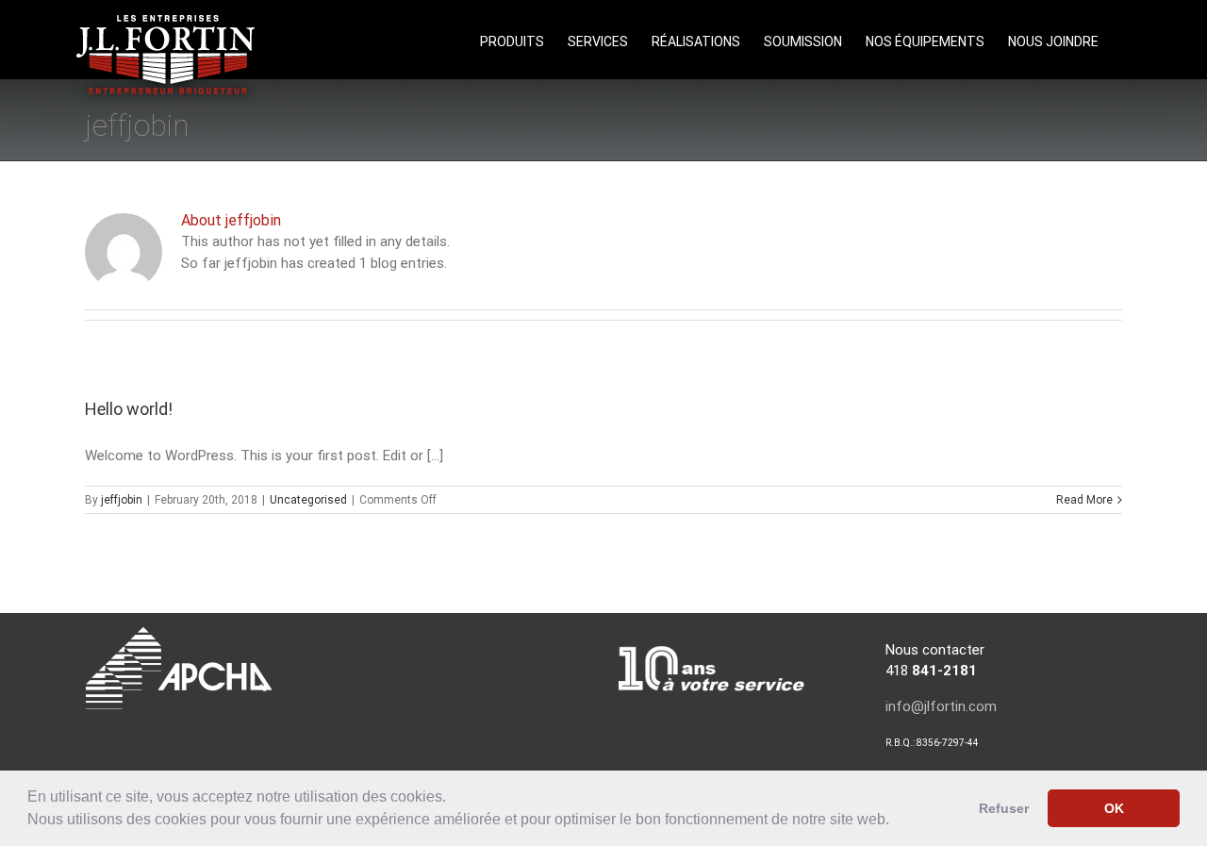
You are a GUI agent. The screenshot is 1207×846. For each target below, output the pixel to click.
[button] (896, 821)
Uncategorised (308, 499)
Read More (1084, 499)
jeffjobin (121, 499)
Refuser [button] (1004, 808)
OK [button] (1114, 808)
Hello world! (129, 409)
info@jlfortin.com (941, 706)
